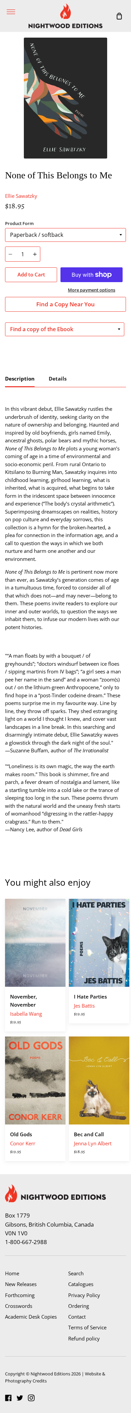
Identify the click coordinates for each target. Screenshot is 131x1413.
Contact (77, 1316)
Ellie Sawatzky (21, 195)
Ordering (78, 1305)
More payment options (91, 290)
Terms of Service (87, 1327)
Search (76, 1273)
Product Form (19, 223)
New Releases (21, 1284)
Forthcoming (20, 1295)
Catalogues (80, 1284)
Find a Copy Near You (65, 304)
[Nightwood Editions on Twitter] (19, 1398)
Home (12, 1273)
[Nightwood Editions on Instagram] (31, 1398)
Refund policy (84, 1338)
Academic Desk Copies (31, 1316)
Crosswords (18, 1305)
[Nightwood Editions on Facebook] (8, 1398)
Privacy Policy (84, 1295)
